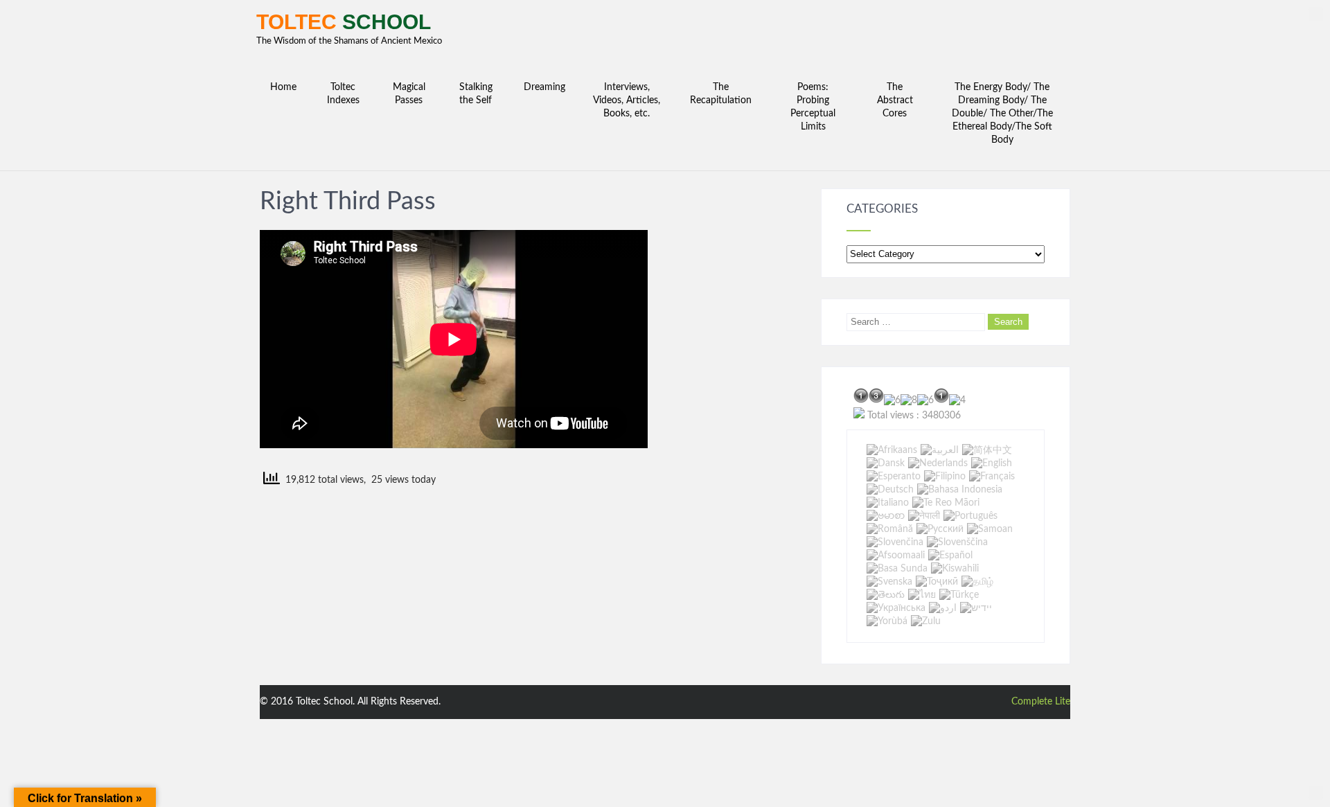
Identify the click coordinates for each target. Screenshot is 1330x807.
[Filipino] (945, 476)
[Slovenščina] (957, 542)
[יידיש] (976, 608)
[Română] (890, 529)
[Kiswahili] (955, 569)
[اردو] (943, 608)
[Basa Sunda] (897, 569)
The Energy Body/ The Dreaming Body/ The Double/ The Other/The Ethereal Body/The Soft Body (1002, 113)
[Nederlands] (938, 463)
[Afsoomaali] (896, 555)
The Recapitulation (721, 93)
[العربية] (940, 450)
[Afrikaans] (892, 450)
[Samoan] (990, 529)
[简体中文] (987, 450)
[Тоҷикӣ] (937, 582)
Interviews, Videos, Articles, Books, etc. (626, 100)
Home (283, 87)
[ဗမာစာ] (886, 516)
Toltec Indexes (343, 93)
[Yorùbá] (887, 621)
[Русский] (940, 529)
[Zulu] (926, 621)
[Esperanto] (894, 476)
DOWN (1316, 793)
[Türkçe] (959, 595)
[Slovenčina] (895, 542)
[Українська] (896, 608)
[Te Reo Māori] (945, 503)
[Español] (950, 555)
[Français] (992, 476)
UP (1316, 14)
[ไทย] (922, 595)
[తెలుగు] (886, 595)
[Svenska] (889, 582)
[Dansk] (886, 463)
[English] (991, 463)
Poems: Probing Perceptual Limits (812, 107)
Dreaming (544, 87)
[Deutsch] (890, 490)
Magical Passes (409, 93)
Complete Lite (1040, 702)
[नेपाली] (924, 516)
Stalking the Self (476, 93)
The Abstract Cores (895, 100)
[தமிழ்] (977, 582)
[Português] (970, 516)
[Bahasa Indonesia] (959, 490)
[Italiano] (888, 503)
